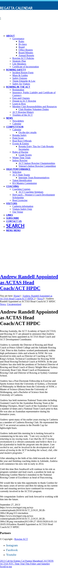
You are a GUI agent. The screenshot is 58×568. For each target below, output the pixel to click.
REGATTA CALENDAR (16, 8)
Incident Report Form (19, 17)
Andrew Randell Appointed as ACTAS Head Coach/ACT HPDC (29, 282)
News (3, 304)
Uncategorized (14, 304)
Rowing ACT (21, 539)
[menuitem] (29, 8)
